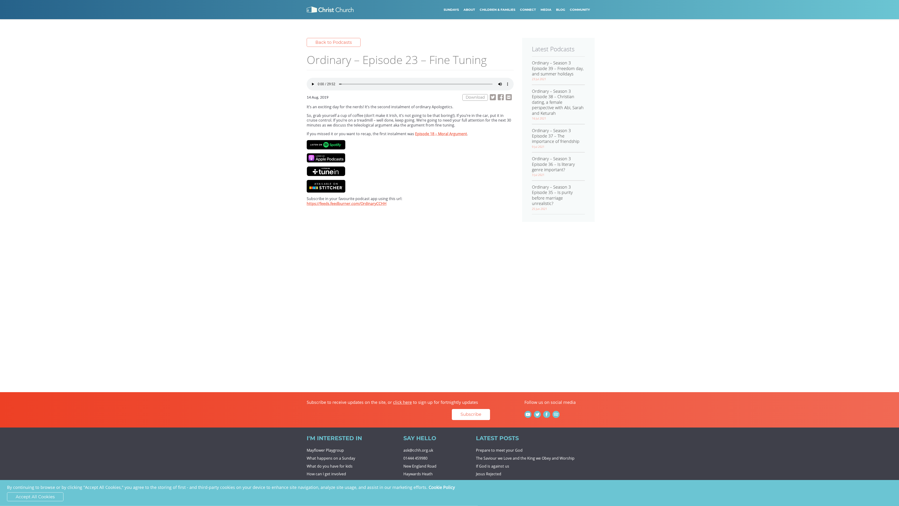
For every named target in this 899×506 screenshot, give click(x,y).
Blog (560, 9)
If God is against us (492, 466)
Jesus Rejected (488, 473)
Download (475, 97)
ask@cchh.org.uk (418, 450)
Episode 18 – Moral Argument (441, 133)
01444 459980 (415, 458)
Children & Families (497, 9)
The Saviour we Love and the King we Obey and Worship (525, 458)
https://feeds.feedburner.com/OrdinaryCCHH (347, 203)
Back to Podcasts (333, 42)
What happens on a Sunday (331, 458)
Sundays (451, 9)
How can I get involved (326, 473)
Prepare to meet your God (499, 450)
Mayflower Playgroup (325, 450)
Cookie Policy (442, 487)
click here (402, 402)
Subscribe (471, 414)
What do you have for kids (330, 466)
